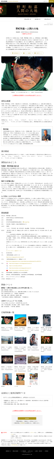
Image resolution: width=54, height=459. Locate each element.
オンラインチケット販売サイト (13, 250)
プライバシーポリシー (27, 452)
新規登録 (51, 1)
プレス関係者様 (23, 451)
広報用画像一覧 (16, 53)
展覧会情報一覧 (27, 19)
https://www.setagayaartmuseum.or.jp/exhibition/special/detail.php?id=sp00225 (23, 261)
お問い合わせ (30, 451)
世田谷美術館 (9, 1)
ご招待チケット (39, 53)
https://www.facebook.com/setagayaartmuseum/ (19, 268)
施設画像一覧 (37, 19)
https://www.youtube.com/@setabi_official (18, 270)
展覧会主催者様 (15, 451)
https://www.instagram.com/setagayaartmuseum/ (19, 263)
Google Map (26, 222)
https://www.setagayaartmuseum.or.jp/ (14, 257)
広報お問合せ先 (47, 19)
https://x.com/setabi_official (15, 265)
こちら (12, 434)
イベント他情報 (28, 53)
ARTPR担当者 (14, 444)
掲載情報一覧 (8, 451)
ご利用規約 (22, 423)
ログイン (45, 1)
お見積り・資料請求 (38, 451)
